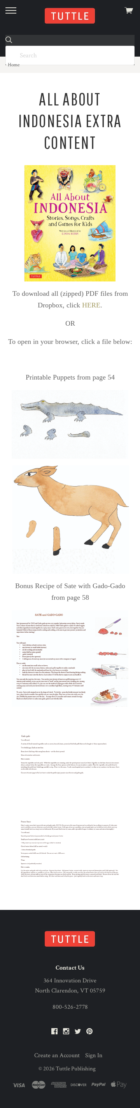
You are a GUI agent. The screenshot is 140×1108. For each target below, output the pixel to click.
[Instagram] (66, 1032)
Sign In (93, 1055)
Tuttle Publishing (76, 1068)
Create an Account (57, 1055)
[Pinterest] (89, 1032)
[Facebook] (54, 1032)
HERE (91, 305)
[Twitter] (78, 1032)
